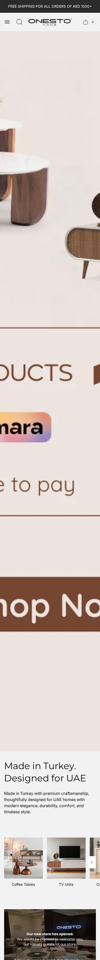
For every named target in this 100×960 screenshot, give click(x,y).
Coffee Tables (23, 884)
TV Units (66, 884)
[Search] (19, 22)
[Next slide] (92, 862)
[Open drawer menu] (7, 22)
